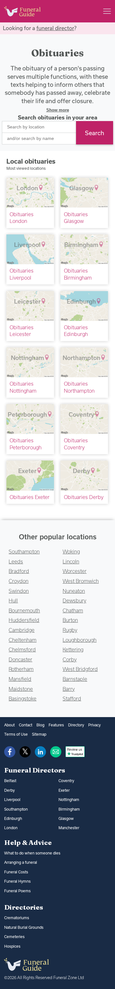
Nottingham (68, 799)
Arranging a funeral (20, 862)
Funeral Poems (17, 891)
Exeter (64, 790)
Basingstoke (22, 698)
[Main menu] (107, 11)
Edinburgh (13, 818)
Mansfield (20, 679)
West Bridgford (80, 669)
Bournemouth (24, 610)
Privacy (94, 725)
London (11, 828)
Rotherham (21, 669)
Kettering (73, 649)
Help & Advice (28, 842)
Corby (70, 659)
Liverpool (12, 799)
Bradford (19, 571)
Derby (9, 790)
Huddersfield (24, 620)
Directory (76, 725)
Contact (25, 725)
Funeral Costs (16, 872)
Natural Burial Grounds (23, 927)
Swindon (19, 591)
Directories (23, 907)
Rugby (70, 630)
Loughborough (79, 640)
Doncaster (20, 659)
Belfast (10, 781)
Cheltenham (22, 640)
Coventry (66, 781)
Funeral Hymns (17, 881)
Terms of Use (16, 734)
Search (94, 132)
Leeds (16, 561)
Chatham (73, 610)
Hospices (12, 946)
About (9, 725)
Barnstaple (75, 679)
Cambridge (21, 630)
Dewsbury (74, 600)
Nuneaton (74, 591)
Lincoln (71, 561)
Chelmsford (22, 649)
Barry (69, 689)
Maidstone (21, 689)
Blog (40, 725)
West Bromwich (81, 581)
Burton (70, 620)
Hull (13, 600)
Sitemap (39, 734)
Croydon (18, 581)
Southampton (24, 551)
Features (56, 725)
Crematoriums (16, 918)
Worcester (75, 571)
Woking (71, 551)
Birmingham (69, 809)
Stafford (72, 698)
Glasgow (66, 818)
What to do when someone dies (32, 853)
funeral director (55, 28)
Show (57, 110)
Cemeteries (14, 937)
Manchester (68, 828)
